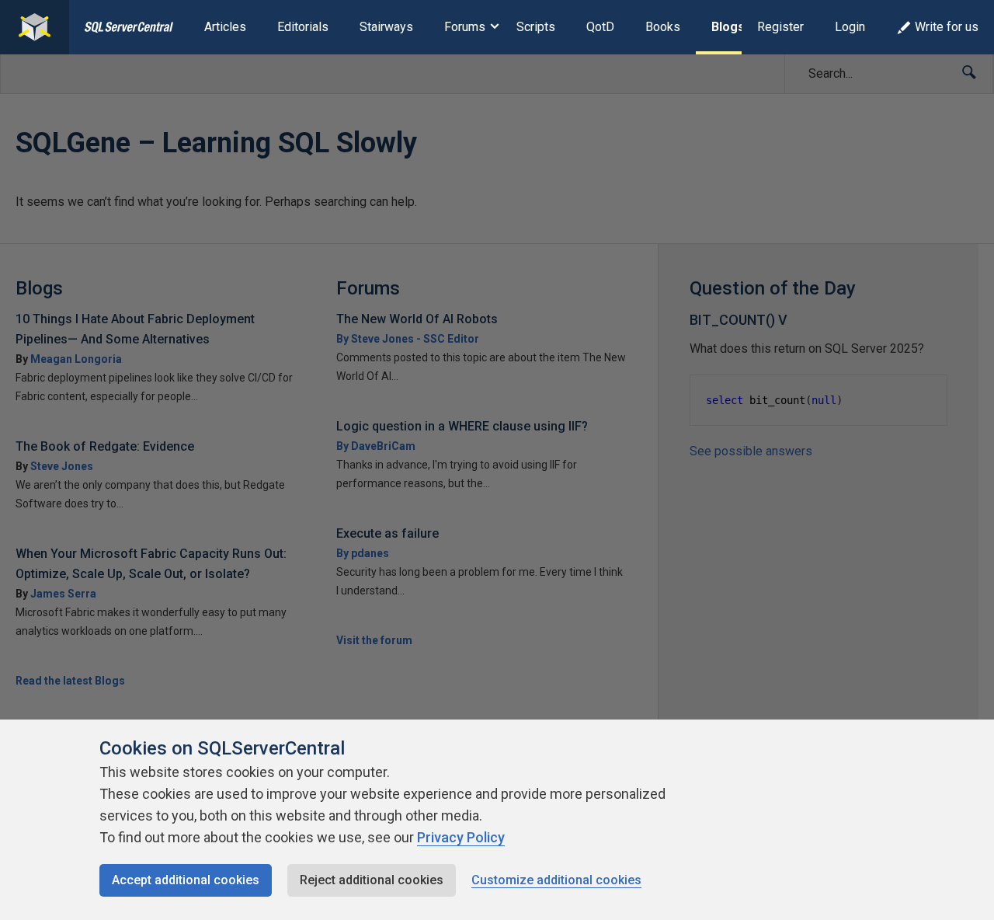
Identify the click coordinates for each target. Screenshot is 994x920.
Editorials (302, 26)
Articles (225, 26)
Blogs (728, 26)
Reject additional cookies (371, 880)
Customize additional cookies (556, 880)
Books (662, 26)
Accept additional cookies (185, 880)
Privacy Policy (461, 837)
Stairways (386, 26)
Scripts (535, 26)
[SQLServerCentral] (34, 27)
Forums (464, 26)
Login (850, 26)
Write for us (946, 26)
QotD (600, 26)
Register (780, 26)
